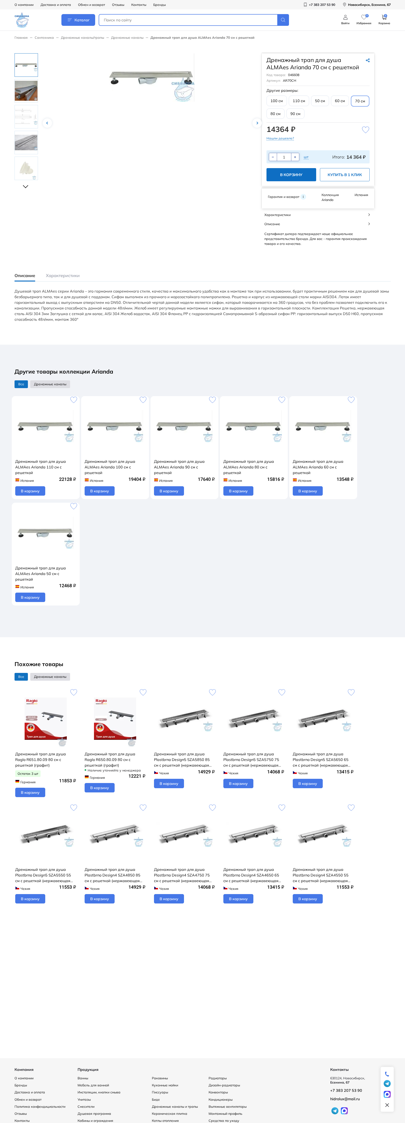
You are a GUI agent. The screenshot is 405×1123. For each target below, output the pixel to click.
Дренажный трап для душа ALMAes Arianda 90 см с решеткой (179, 467)
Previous (47, 123)
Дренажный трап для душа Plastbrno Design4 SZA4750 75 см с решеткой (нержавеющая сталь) (182, 875)
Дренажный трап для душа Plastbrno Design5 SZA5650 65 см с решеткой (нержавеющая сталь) (321, 760)
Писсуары (160, 1092)
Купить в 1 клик (345, 174)
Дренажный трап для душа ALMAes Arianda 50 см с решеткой (40, 574)
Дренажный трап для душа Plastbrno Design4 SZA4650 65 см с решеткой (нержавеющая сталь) (251, 875)
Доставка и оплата (56, 5)
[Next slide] (26, 184)
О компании (24, 5)
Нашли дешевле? (280, 138)
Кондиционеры (220, 1099)
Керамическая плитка (169, 1113)
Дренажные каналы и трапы (175, 1106)
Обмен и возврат (91, 5)
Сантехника (44, 37)
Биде (156, 1099)
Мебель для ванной (93, 1085)
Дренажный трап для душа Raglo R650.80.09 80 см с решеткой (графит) (110, 760)
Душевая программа (94, 1113)
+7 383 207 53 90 (346, 1090)
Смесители (86, 1106)
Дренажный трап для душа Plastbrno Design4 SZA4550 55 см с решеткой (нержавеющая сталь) (321, 875)
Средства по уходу (224, 1121)
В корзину (291, 174)
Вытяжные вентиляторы (228, 1106)
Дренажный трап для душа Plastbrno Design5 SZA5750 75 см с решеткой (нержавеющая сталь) (251, 760)
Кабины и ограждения (95, 1121)
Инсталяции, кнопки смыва (99, 1092)
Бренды (159, 5)
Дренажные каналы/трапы (82, 37)
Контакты (138, 5)
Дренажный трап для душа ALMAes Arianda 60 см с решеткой (318, 467)
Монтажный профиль (225, 1113)
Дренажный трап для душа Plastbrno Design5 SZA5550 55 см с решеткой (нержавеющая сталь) (43, 875)
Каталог (82, 20)
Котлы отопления (165, 1121)
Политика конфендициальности (40, 1106)
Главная (21, 37)
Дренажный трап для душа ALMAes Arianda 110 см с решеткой (40, 467)
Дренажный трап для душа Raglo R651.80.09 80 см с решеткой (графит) (40, 760)
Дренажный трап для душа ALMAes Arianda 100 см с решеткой (110, 467)
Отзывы (118, 5)
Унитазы (84, 1099)
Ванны (83, 1078)
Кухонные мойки (165, 1085)
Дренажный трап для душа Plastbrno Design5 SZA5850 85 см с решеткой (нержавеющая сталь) (182, 760)
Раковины (160, 1078)
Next (257, 123)
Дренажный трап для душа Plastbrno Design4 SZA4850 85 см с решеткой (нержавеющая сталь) (112, 875)
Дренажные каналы (127, 37)
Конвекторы (218, 1092)
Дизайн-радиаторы (224, 1085)
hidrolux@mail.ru (345, 1098)
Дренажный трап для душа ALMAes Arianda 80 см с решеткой (248, 467)
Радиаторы (218, 1078)
